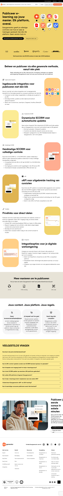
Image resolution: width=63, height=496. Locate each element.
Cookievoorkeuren (38, 487)
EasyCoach (4, 461)
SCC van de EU (6, 488)
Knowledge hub (30, 452)
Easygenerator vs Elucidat (43, 471)
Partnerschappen (48, 1)
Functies (22, 4)
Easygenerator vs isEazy (43, 462)
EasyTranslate (5, 455)
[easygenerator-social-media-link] (50, 482)
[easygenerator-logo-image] (3, 4)
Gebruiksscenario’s (17, 4)
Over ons (60, 1)
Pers (16, 461)
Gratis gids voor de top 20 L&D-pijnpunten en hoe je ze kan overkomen (55, 469)
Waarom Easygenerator (10, 4)
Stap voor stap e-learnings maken (55, 462)
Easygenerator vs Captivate (43, 458)
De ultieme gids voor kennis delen (55, 458)
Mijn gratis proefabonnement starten (13, 38)
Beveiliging (17, 455)
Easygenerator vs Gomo (43, 467)
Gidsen (53, 450)
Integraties (4, 467)
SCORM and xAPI (6, 464)
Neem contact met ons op (19, 465)
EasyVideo (4, 458)
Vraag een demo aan (31, 38)
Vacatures (55, 1)
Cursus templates (31, 458)
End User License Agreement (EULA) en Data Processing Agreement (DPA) (22, 488)
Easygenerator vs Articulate (43, 453)
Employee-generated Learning (55, 453)
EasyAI (3, 452)
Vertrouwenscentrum (19, 458)
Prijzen (25, 4)
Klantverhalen (30, 455)
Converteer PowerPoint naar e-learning (55, 475)
